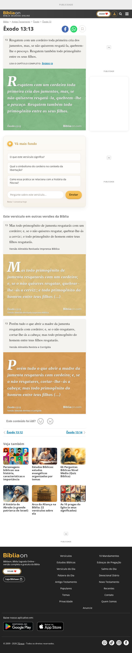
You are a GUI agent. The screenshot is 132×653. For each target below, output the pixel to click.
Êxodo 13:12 (15, 432)
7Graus (20, 643)
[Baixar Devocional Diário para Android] (18, 627)
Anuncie (87, 608)
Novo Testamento (109, 582)
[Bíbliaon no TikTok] (111, 642)
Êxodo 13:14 (74, 432)
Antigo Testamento (66, 582)
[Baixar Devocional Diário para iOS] (50, 627)
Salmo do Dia (109, 568)
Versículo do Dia (66, 568)
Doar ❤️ (11, 571)
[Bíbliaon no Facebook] (126, 642)
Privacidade (66, 601)
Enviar (73, 194)
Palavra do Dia (66, 575)
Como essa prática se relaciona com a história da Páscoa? (38, 181)
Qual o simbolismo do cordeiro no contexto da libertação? (36, 168)
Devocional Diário (109, 575)
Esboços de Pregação (109, 562)
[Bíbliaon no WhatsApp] (104, 642)
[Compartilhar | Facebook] (65, 29)
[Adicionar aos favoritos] (82, 28)
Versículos (66, 555)
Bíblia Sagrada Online (16, 15)
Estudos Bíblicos (66, 562)
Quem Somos (109, 601)
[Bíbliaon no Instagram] (119, 642)
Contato (108, 595)
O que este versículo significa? (27, 157)
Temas (66, 595)
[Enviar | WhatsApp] (73, 29)
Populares (66, 588)
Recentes (109, 588)
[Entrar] (114, 14)
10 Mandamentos (109, 555)
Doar (103, 13)
